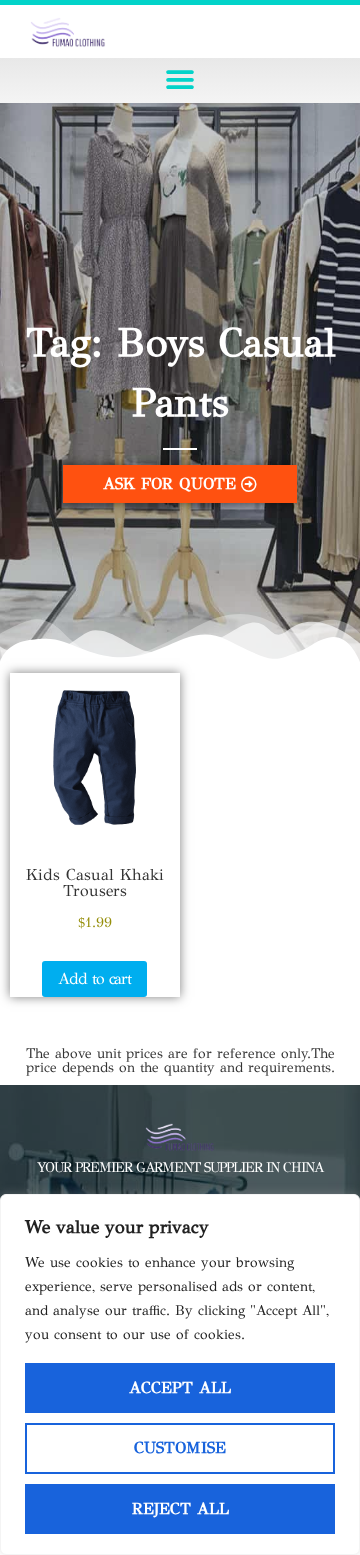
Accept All (180, 1387)
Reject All (180, 1508)
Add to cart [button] (94, 978)
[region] (180, 1374)
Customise (180, 1447)
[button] (180, 80)
